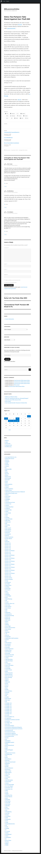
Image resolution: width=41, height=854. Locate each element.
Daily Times (7, 520)
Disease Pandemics (9, 537)
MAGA (6, 671)
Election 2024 (8, 571)
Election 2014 (8, 546)
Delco (6, 526)
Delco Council (8, 528)
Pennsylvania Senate (9, 736)
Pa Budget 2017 (8, 713)
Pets (6, 739)
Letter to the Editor (9, 665)
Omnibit (7, 697)
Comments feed (8, 445)
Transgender (8, 819)
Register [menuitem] (7, 1)
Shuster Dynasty (8, 796)
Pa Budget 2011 (8, 704)
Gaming (7, 592)
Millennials (7, 681)
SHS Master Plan (8, 795)
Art (6, 467)
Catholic (7, 487)
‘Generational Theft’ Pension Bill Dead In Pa (11, 132)
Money (6, 683)
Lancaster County (9, 656)
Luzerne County (8, 669)
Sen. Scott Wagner (9, 786)
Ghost (6, 597)
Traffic (6, 817)
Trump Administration (10, 823)
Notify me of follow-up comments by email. (12, 280)
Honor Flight (8, 626)
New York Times (8, 691)
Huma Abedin (8, 629)
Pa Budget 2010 (21, 150)
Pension (26, 150)
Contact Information (9, 319)
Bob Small (7, 479)
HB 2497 (20, 24)
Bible (6, 470)
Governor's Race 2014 (9, 603)
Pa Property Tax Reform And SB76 (12, 719)
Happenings (7, 612)
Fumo (6, 591)
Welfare (6, 843)
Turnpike (7, 828)
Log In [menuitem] (4, 1)
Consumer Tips (8, 509)
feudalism (7, 586)
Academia (7, 461)
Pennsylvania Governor (10, 731)
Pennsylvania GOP (9, 730)
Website (6, 274)
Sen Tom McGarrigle (9, 784)
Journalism (7, 647)
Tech (6, 810)
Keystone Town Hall (9, 654)
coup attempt (8, 512)
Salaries (6, 775)
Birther (6, 475)
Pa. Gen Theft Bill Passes (8, 137)
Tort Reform (7, 816)
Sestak (6, 792)
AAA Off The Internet (9, 458)
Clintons (7, 500)
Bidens (6, 472)
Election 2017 (8, 552)
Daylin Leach (8, 522)
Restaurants (7, 769)
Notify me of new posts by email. (11, 282)
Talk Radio (7, 805)
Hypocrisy (7, 632)
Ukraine (7, 832)
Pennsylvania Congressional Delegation (13, 727)
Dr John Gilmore (8, 538)
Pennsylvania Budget (9, 725)
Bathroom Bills (8, 469)
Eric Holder (7, 583)
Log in (6, 442)
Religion (7, 764)
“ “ (11, 28)
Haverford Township (9, 615)
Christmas (7, 497)
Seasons (7, 783)
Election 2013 (8, 544)
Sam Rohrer (7, 777)
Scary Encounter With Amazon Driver (22, 380)
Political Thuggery (9, 749)
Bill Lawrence (8, 150)
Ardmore (7, 466)
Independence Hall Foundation (11, 638)
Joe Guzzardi (8, 644)
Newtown (7, 692)
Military (7, 680)
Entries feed (7, 443)
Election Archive (8, 577)
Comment (6, 247)
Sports (6, 798)
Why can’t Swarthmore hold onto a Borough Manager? (16, 398)
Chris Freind (7, 496)
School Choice (8, 781)
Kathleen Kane (8, 650)
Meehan (7, 678)
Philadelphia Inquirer (9, 742)
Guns (6, 609)
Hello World (7, 620)
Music (6, 688)
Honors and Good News (10, 627)
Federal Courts (8, 585)
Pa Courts (7, 715)
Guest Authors (8, 606)
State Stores (7, 804)
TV (5, 829)
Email (5, 269)
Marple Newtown (8, 674)
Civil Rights (7, 499)
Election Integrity (9, 579)
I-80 (6, 633)
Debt (6, 523)
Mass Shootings (8, 677)
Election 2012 (8, 543)
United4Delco (8, 837)
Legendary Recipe (9, 660)
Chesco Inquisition (9, 488)
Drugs (6, 540)
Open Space (7, 700)
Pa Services (7, 721)
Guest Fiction (8, 608)
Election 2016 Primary (9, 550)
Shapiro (6, 793)
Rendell (6, 766)
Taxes (6, 807)
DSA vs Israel (16, 384)
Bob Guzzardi (8, 478)
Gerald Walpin (8, 595)
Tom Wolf (7, 813)
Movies (6, 686)
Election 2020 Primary (10, 561)
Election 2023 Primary (10, 570)
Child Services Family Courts (11, 493)
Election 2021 (8, 562)
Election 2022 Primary (10, 567)
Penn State (7, 724)
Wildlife (6, 844)
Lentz (6, 662)
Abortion (7, 460)
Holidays (7, 624)
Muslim (6, 689)
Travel (6, 820)
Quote (6, 757)
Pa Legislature (8, 718)
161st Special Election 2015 (10, 457)
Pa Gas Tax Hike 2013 (9, 716)
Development (8, 534)
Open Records (8, 698)
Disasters (7, 535)
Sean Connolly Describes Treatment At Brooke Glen (16, 402)
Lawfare (7, 657)
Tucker (6, 826)
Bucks (6, 482)
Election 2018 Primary (9, 555)
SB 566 (19, 99)
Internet (7, 639)
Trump (6, 822)
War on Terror (8, 840)
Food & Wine (8, 588)
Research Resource (9, 768)
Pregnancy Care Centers (10, 752)
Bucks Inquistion (8, 484)
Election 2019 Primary (9, 558)
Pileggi (6, 743)
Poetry (6, 746)
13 (17, 420)
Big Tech (7, 473)
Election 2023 (8, 568)
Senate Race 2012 (8, 789)
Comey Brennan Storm (10, 502)
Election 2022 (8, 565)
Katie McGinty (8, 651)
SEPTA (6, 790)
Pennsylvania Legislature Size (11, 734)
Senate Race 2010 (8, 787)
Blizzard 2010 (8, 476)
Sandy (6, 778)
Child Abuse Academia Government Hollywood (15, 491)
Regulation (7, 763)
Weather (7, 841)
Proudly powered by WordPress (17, 850)
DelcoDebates (8, 531)
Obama (6, 694)
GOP (6, 600)
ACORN (6, 463)
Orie (6, 701)
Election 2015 (8, 547)
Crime (6, 515)
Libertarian (7, 666)
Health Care (7, 617)
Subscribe (7, 359)
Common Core (8, 503)
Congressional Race (9, 506)
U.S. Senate (7, 831)
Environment (8, 582)
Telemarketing (8, 811)
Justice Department (9, 648)
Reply (6, 186)
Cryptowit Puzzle (8, 518)
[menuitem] (1, 1)
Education (7, 541)
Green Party (7, 605)
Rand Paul (7, 760)
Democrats (7, 532)
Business (7, 485)
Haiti (6, 611)
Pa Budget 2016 (8, 712)
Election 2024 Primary (10, 573)
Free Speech (7, 589)
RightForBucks (8, 772)
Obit (6, 695)
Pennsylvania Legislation (10, 733)
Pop (6, 751)
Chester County (8, 490)
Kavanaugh (7, 653)
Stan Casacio (8, 801)
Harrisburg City (8, 614)
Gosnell (6, 602)
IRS (6, 641)
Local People (7, 668)
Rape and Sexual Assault (10, 761)
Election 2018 (8, 553)
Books (6, 481)
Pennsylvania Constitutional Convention (13, 728)
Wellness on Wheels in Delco (11, 396)
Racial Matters (8, 758)
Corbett (6, 511)
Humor (6, 630)
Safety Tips (7, 774)
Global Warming (8, 598)
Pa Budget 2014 (8, 709)
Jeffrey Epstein (8, 642)
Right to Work (8, 771)
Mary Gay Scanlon (9, 675)
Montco (6, 685)
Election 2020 (8, 559)
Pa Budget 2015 (8, 710)
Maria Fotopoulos (9, 672)
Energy (6, 580)
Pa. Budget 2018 (8, 722)
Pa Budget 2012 (8, 706)
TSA (6, 825)
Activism (7, 464)
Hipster (6, 621)
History (6, 623)
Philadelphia (7, 740)
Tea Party (7, 808)
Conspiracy (7, 508)
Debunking (7, 525)
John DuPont (8, 645)
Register (7, 440)
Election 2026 (8, 576)
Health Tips (7, 618)
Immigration (8, 636)
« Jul (9, 429)
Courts (6, 514)
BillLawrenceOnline (11, 9)
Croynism (7, 517)
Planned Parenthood (9, 745)
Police (6, 748)
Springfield (7, 799)
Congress (7, 505)
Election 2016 (8, 549)
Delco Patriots (8, 529)
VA (5, 838)
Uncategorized (8, 834)
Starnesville (7, 802)
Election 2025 (8, 574)
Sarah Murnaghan (9, 780)
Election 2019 (8, 556)
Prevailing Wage (8, 754)
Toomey (7, 814)
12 (13, 420)
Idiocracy (7, 635)
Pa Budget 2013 (8, 707)
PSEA (6, 755)
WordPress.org (8, 446)
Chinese (7, 494)
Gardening (7, 594)
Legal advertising (8, 659)
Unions (6, 835)
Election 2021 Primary (9, 564)
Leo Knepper (8, 663)
